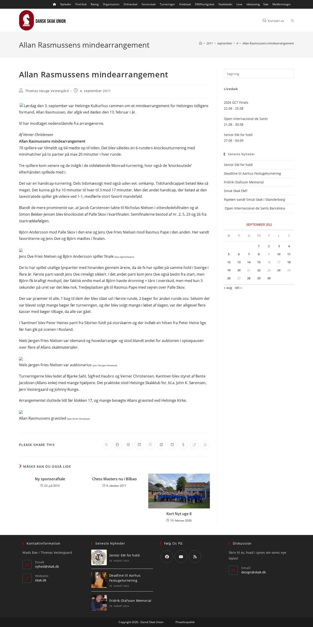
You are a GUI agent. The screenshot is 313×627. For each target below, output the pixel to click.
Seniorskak (149, 4)
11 (289, 254)
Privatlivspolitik (185, 622)
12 (229, 262)
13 (239, 262)
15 (259, 262)
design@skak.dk (253, 572)
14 (248, 262)
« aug (228, 287)
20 (239, 270)
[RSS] (195, 556)
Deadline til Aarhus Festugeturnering (252, 173)
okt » (238, 287)
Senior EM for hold (238, 165)
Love (239, 4)
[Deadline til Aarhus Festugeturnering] (99, 580)
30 (269, 278)
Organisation (111, 4)
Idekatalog (253, 4)
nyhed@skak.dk (47, 566)
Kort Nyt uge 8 (179, 513)
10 (278, 254)
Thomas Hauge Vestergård (47, 91)
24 (278, 270)
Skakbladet (225, 4)
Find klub (81, 4)
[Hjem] (200, 43)
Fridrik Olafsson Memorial (244, 182)
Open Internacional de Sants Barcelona (254, 208)
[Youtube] (181, 556)
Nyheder (65, 4)
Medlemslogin (281, 4)
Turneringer (167, 4)
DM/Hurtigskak (204, 4)
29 (259, 278)
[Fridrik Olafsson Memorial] (99, 603)
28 (248, 278)
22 (259, 270)
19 (229, 270)
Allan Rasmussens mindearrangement (268, 43)
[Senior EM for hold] (99, 557)
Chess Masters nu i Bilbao (114, 478)
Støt (265, 4)
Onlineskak (130, 4)
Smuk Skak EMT (236, 191)
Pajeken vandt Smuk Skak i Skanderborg (254, 199)
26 (229, 278)
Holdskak (185, 4)
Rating (95, 4)
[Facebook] (167, 556)
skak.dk (40, 580)
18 (289, 262)
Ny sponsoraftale (50, 478)
